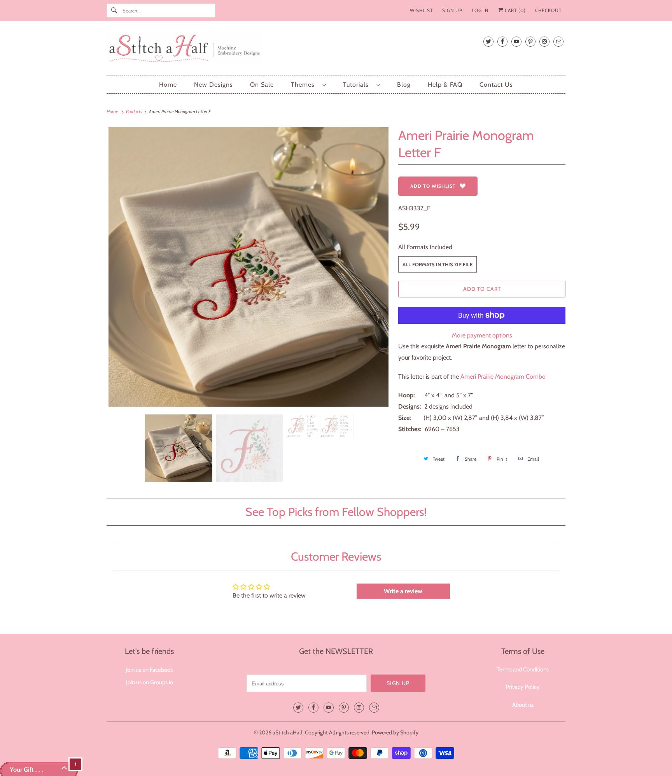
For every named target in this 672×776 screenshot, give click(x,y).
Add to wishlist (433, 186)
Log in (480, 10)
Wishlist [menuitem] (421, 10)
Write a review (403, 591)
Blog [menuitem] (404, 84)
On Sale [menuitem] (262, 84)
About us (523, 704)
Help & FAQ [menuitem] (445, 84)
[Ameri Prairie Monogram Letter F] (248, 267)
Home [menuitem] (168, 84)
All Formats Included (425, 247)
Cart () (514, 10)
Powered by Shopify (395, 732)
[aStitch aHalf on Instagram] (544, 41)
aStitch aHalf (288, 732)
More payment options (482, 335)
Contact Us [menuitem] (496, 84)
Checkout (548, 10)
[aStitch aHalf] (336, 50)
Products (134, 111)
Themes (304, 84)
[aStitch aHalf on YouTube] (516, 41)
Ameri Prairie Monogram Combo (503, 376)
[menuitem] (308, 84)
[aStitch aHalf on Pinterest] (530, 41)
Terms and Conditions (523, 669)
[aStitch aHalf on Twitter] (488, 41)
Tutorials (358, 84)
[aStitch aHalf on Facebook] (502, 41)
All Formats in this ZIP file (437, 264)
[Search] (114, 10)
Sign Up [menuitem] (452, 10)
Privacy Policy (523, 686)
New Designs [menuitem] (213, 84)
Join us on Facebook (149, 669)
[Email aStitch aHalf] (558, 41)
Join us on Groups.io (149, 682)
